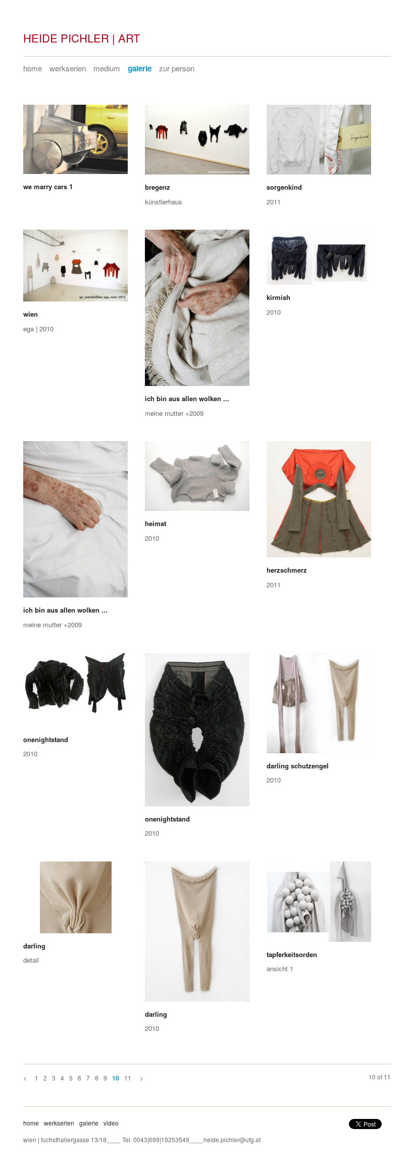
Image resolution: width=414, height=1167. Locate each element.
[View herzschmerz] (319, 503)
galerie (139, 68)
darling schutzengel (298, 765)
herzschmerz (287, 570)
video (111, 1122)
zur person (176, 68)
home (32, 68)
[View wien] (75, 269)
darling (34, 945)
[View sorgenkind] (319, 143)
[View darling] (75, 900)
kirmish (278, 297)
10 (115, 1078)
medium (106, 68)
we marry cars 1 (48, 186)
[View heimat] (197, 479)
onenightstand (45, 739)
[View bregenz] (197, 143)
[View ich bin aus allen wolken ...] (197, 311)
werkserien (67, 68)
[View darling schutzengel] (319, 706)
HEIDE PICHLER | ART (81, 38)
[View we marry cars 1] (75, 143)
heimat (155, 523)
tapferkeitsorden (292, 954)
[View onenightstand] (75, 693)
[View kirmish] (319, 261)
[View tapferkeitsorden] (319, 905)
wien (30, 314)
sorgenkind (284, 187)
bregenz (157, 187)
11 (127, 1077)
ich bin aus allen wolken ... (187, 398)
